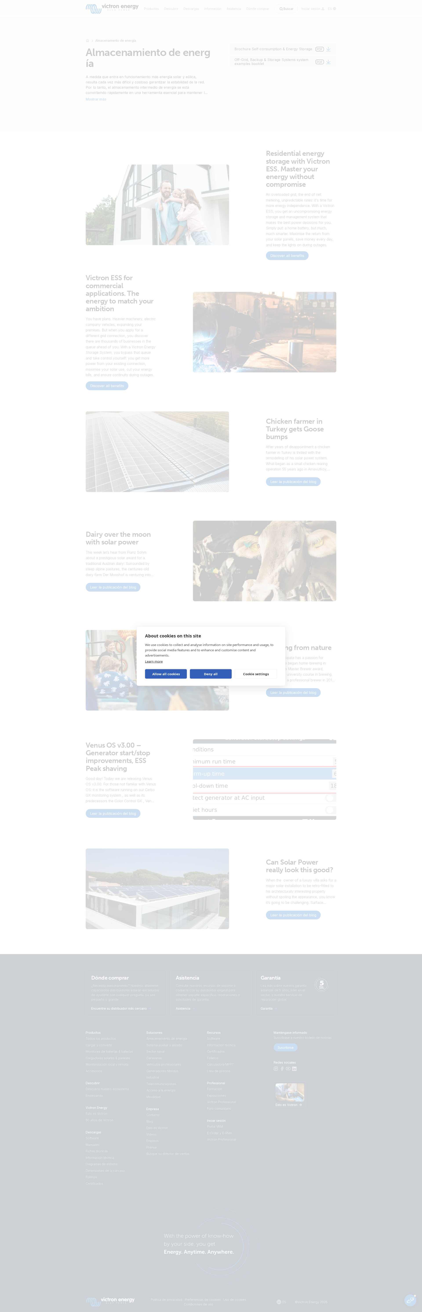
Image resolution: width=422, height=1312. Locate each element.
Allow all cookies (166, 674)
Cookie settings (256, 674)
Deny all (211, 674)
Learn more (154, 661)
